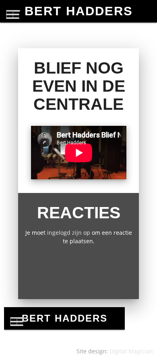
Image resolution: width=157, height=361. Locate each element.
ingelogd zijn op (68, 232)
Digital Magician (131, 351)
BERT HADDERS (79, 11)
